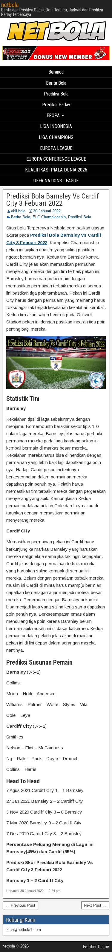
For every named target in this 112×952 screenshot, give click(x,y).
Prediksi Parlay (56, 105)
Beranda (56, 72)
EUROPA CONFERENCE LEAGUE (56, 159)
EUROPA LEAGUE (56, 148)
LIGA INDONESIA (56, 126)
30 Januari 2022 (47, 211)
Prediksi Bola (56, 94)
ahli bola (18, 211)
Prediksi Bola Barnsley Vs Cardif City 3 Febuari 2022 (52, 200)
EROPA (53, 115)
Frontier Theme (96, 946)
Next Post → (95, 905)
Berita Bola (56, 83)
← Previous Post (20, 905)
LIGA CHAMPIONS (56, 137)
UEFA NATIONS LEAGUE (56, 180)
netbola (10, 4)
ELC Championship (49, 217)
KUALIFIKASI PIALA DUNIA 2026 (56, 170)
